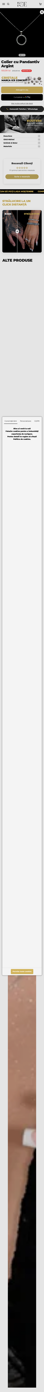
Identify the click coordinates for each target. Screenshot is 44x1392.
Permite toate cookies (22, 972)
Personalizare (25, 421)
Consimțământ (11, 421)
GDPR (36, 421)
